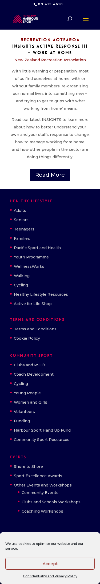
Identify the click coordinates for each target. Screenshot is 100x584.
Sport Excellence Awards (38, 475)
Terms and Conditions (35, 329)
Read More (50, 175)
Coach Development (34, 374)
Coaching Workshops (42, 511)
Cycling (21, 285)
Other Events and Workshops (43, 485)
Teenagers (24, 229)
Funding (22, 421)
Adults (20, 210)
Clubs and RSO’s (30, 365)
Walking (22, 275)
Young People (27, 393)
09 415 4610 (50, 4)
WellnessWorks (29, 266)
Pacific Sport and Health (37, 247)
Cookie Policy (27, 338)
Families (22, 238)
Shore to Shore (28, 466)
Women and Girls (30, 402)
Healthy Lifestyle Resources (41, 294)
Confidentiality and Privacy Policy (50, 576)
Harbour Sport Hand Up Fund (42, 430)
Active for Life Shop (33, 303)
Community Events (40, 492)
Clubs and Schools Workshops (51, 502)
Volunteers (24, 411)
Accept (50, 563)
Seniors (21, 219)
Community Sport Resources (41, 439)
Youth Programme (31, 257)
